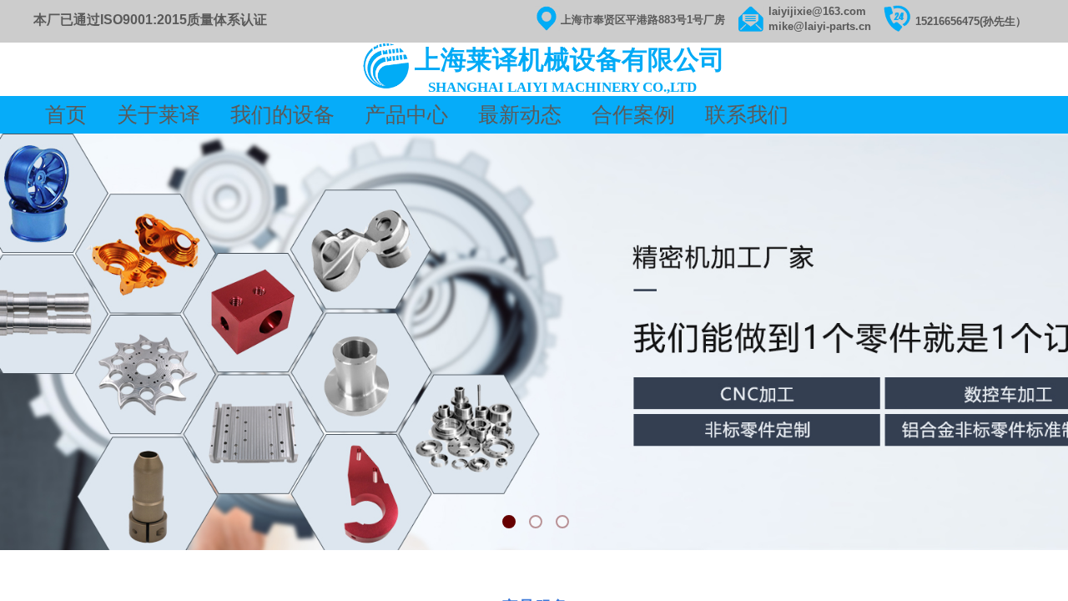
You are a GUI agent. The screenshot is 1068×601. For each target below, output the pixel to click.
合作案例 (633, 115)
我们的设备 (282, 115)
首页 (68, 115)
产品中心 (406, 115)
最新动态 (520, 115)
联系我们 (746, 115)
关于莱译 (161, 115)
